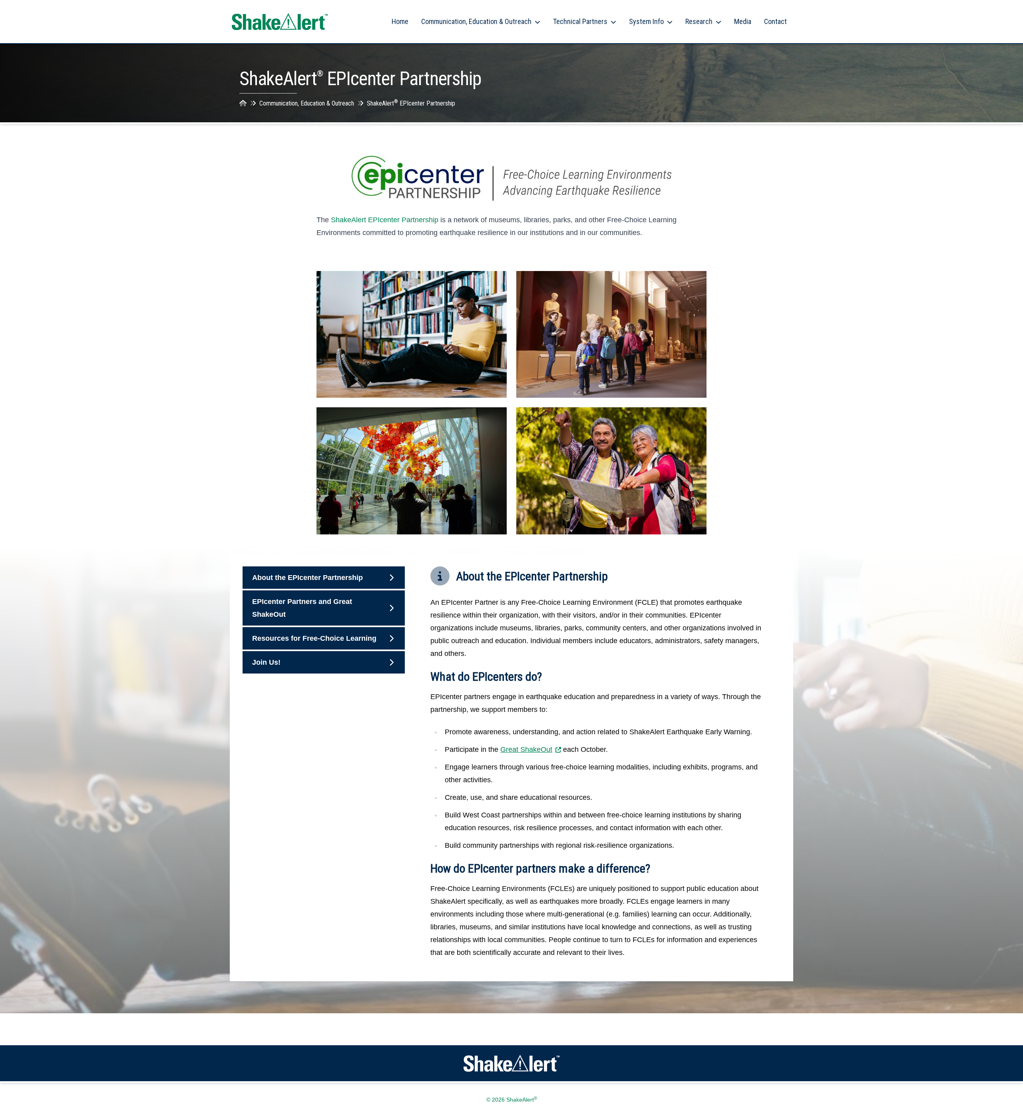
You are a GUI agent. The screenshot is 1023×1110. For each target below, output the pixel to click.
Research (699, 21)
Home (400, 21)
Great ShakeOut (526, 749)
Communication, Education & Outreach (476, 21)
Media (742, 21)
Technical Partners (580, 21)
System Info (646, 21)
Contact (775, 21)
